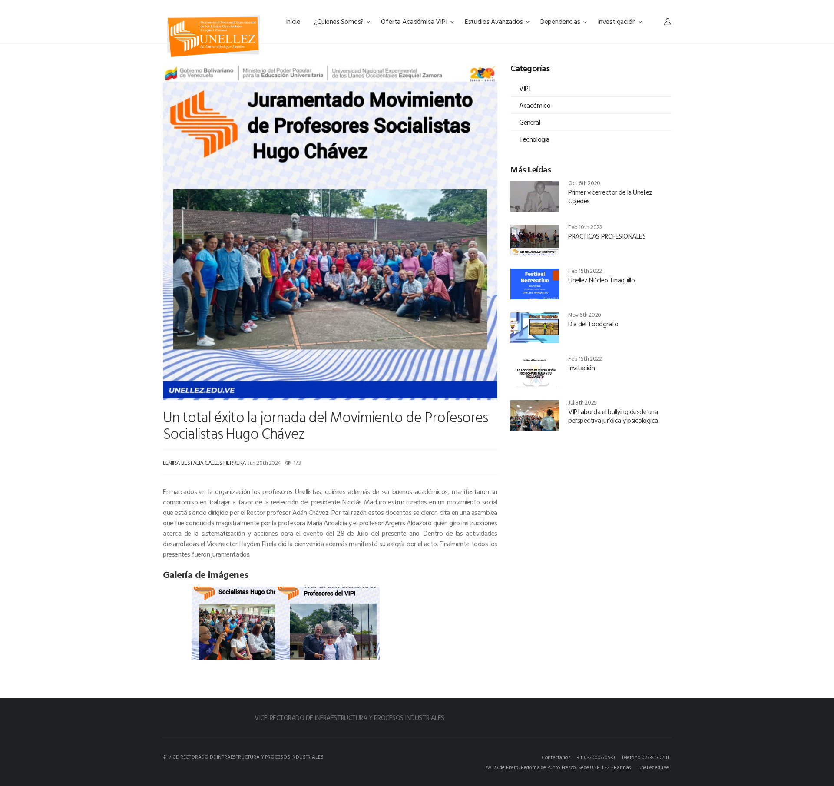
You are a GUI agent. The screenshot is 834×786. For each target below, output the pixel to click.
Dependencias (561, 21)
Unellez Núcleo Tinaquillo (601, 280)
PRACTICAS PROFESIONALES (606, 236)
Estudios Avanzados (495, 21)
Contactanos (556, 757)
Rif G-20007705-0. (596, 757)
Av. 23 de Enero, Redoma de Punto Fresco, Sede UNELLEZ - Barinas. (559, 767)
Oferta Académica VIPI (415, 21)
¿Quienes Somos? (339, 21)
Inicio (294, 21)
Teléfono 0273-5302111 (645, 757)
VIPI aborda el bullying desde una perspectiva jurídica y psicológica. (613, 415)
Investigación (618, 21)
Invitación (581, 367)
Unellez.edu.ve (653, 767)
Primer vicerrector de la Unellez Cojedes (610, 196)
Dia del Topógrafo (593, 323)
